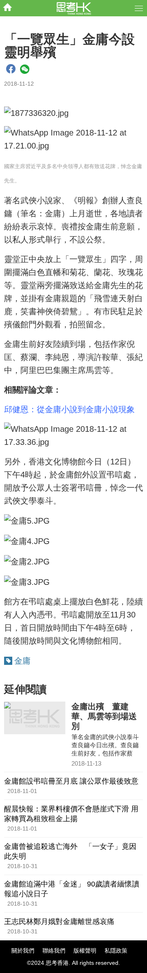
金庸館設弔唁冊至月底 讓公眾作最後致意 (71, 781)
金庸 (22, 660)
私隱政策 (116, 950)
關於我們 (22, 950)
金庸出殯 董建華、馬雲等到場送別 (104, 716)
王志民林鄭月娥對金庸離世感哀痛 (59, 921)
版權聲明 (85, 950)
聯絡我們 (53, 950)
